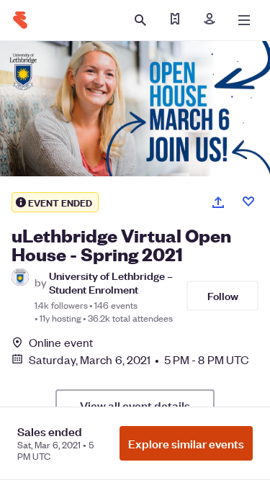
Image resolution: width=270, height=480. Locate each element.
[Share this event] (218, 202)
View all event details (135, 405)
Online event (61, 342)
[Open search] (140, 20)
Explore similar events (186, 443)
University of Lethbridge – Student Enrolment (111, 282)
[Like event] (248, 201)
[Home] (20, 20)
